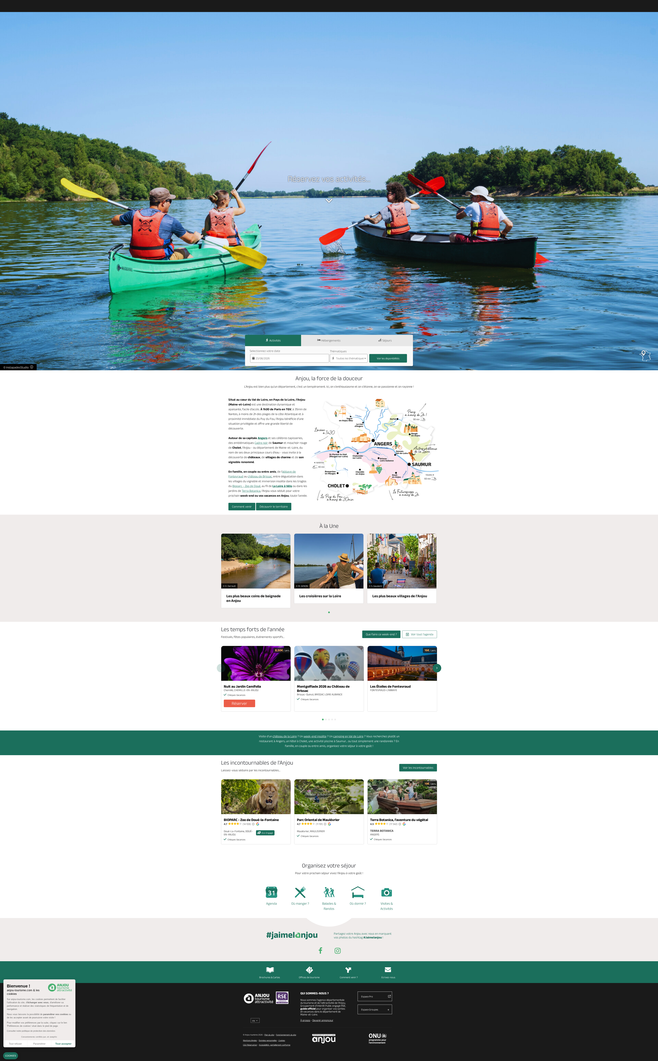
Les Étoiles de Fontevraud (390, 686)
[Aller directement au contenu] (329, 200)
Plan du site (269, 1035)
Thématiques (338, 351)
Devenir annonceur (322, 1020)
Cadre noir (261, 443)
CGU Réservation (250, 1045)
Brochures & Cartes (269, 977)
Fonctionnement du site (286, 1035)
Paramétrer (39, 1043)
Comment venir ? (349, 977)
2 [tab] (326, 719)
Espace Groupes (369, 1009)
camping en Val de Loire (348, 736)
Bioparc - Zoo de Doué (246, 486)
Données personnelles (268, 1040)
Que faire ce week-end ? (381, 634)
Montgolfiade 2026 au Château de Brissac (323, 688)
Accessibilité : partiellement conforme (274, 1045)
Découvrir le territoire (274, 506)
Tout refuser (15, 1043)
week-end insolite (315, 736)
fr (253, 1021)
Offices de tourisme (309, 977)
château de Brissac (260, 476)
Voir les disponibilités (388, 358)
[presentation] (329, 612)
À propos (305, 1020)
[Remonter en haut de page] (651, 1054)
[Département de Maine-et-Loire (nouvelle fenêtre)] (324, 1039)
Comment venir (242, 506)
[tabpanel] (256, 679)
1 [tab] (323, 719)
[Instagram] (337, 951)
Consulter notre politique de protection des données (31, 1031)
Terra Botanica (251, 491)
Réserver (239, 703)
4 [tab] (332, 719)
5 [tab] (335, 719)
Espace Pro (367, 996)
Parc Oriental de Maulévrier (318, 820)
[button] (10, 1055)
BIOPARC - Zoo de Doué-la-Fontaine (251, 820)
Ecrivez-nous (388, 977)
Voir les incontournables (418, 767)
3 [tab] (329, 719)
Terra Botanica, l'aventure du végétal (399, 820)
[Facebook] (320, 951)
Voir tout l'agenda (422, 634)
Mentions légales (250, 1040)
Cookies (281, 1040)
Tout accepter (63, 1043)
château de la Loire (285, 736)
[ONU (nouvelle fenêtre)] (378, 1039)
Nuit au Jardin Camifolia (242, 686)
